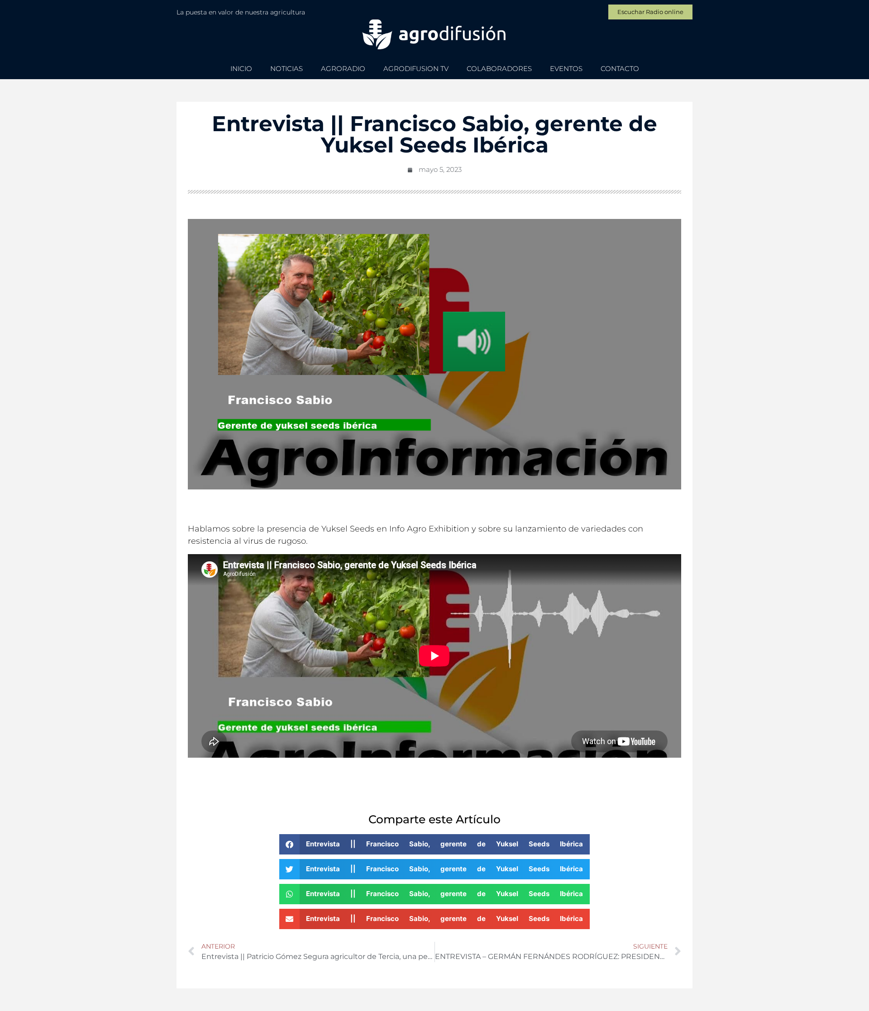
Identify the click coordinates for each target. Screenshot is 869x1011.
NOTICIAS (286, 68)
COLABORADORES (499, 68)
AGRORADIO (343, 68)
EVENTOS (566, 68)
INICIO (241, 68)
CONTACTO (620, 68)
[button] (434, 844)
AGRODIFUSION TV (416, 68)
